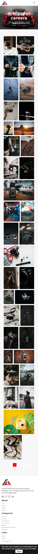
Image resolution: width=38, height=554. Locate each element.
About (3, 510)
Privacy (4, 508)
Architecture (5, 521)
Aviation (4, 525)
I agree (19, 551)
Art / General (6, 523)
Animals (4, 519)
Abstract (4, 516)
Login (3, 536)
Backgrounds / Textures (9, 527)
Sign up (4, 538)
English (7, 541)
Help (3, 504)
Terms (3, 506)
